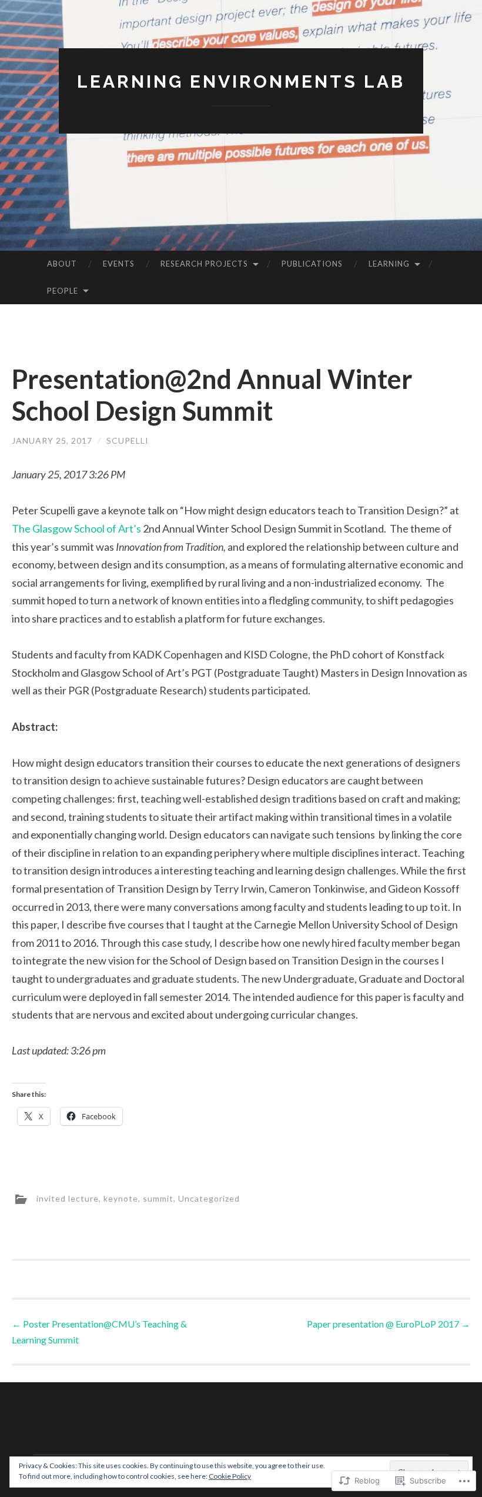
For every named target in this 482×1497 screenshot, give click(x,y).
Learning (389, 263)
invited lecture (67, 1198)
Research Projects (204, 263)
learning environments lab (241, 81)
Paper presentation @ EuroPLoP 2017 (388, 1323)
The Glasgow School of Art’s (76, 528)
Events (119, 263)
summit (158, 1198)
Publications (312, 263)
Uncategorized (209, 1198)
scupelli (127, 440)
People (62, 290)
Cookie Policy (230, 1476)
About (62, 263)
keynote (120, 1198)
